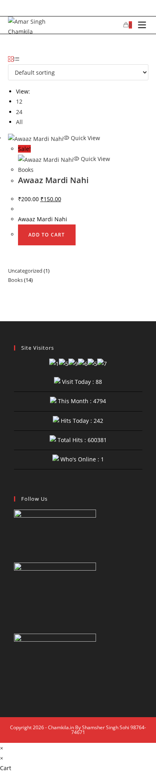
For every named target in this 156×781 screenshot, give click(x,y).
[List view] (16, 59)
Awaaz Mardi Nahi (53, 180)
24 (19, 112)
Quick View (84, 138)
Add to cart (46, 234)
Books (26, 169)
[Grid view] (11, 59)
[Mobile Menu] (140, 25)
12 (19, 101)
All (19, 122)
